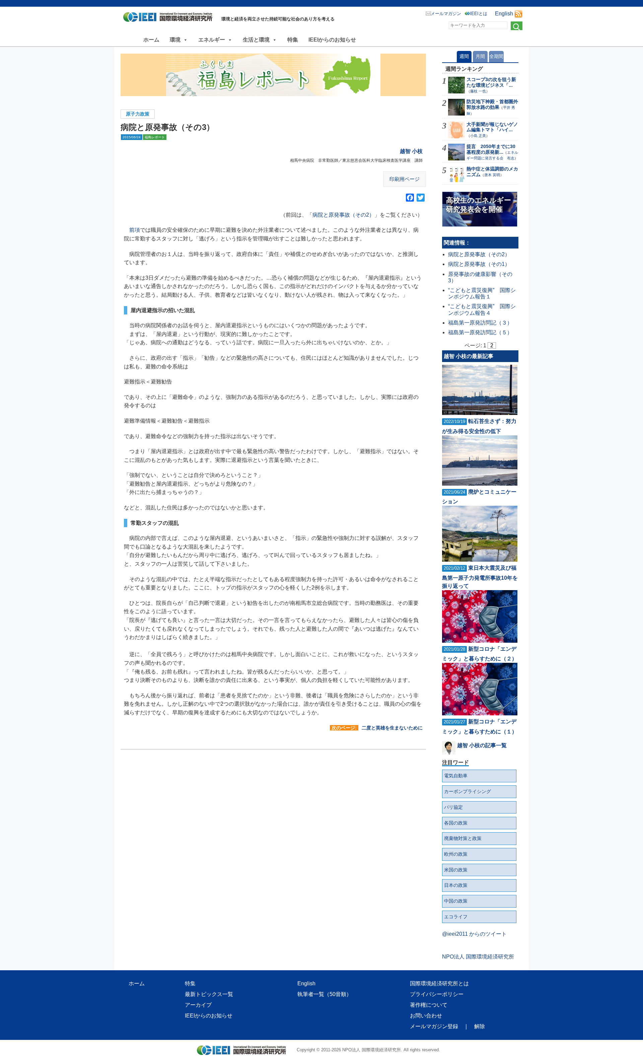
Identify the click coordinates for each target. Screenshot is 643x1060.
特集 (292, 40)
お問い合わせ (426, 1015)
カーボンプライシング (467, 791)
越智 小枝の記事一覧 (482, 745)
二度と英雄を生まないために (392, 727)
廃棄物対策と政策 (463, 838)
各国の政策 (456, 823)
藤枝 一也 (478, 91)
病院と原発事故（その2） (343, 215)
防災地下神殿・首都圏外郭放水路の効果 (492, 104)
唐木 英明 (492, 175)
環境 (175, 40)
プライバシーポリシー (436, 994)
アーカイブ (198, 1005)
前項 (134, 230)
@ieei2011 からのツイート (474, 934)
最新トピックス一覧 (209, 994)
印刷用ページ (404, 179)
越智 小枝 (411, 151)
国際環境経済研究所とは (439, 983)
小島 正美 (478, 136)
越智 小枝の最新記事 (468, 356)
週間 (464, 56)
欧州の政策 (456, 854)
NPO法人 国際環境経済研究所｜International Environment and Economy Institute (170, 18)
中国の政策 (456, 901)
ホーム (151, 40)
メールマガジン (446, 13)
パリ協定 (453, 807)
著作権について (428, 1005)
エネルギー (211, 40)
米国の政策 (456, 869)
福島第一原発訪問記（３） (480, 323)
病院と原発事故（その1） (479, 264)
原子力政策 (137, 114)
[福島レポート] (273, 75)
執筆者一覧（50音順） (324, 994)
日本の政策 (456, 885)
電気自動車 (456, 775)
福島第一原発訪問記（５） (480, 332)
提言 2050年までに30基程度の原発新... (491, 149)
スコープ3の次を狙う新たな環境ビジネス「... (491, 82)
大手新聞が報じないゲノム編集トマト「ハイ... (492, 127)
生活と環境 (256, 40)
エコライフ (456, 916)
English (504, 13)
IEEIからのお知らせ (332, 40)
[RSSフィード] (518, 13)
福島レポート (155, 137)
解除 (479, 1026)
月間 (480, 56)
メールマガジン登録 (434, 1026)
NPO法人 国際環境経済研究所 (478, 957)
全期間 (496, 56)
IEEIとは (478, 13)
